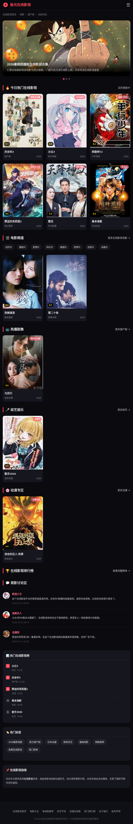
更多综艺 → (124, 409)
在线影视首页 (9, 14)
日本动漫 (51, 742)
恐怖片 (77, 247)
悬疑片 (63, 247)
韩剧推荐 (99, 742)
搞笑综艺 (67, 742)
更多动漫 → (124, 490)
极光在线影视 (20, 4)
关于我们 (103, 811)
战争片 (90, 247)
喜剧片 (22, 247)
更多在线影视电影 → (119, 237)
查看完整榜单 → (121, 570)
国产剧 (31, 14)
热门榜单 (33, 749)
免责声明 (115, 811)
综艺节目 (61, 811)
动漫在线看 (75, 811)
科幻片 (49, 247)
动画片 (104, 247)
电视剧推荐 (48, 811)
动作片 (8, 247)
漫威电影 (83, 742)
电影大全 (34, 811)
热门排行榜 (89, 811)
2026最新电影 (15, 742)
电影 (22, 14)
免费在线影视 (15, 749)
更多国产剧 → (122, 329)
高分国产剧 (35, 742)
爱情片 (36, 247)
